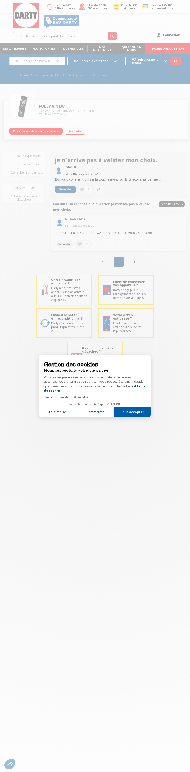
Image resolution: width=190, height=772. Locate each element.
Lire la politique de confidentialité (66, 397)
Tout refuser (57, 412)
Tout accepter (132, 412)
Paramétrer (95, 412)
